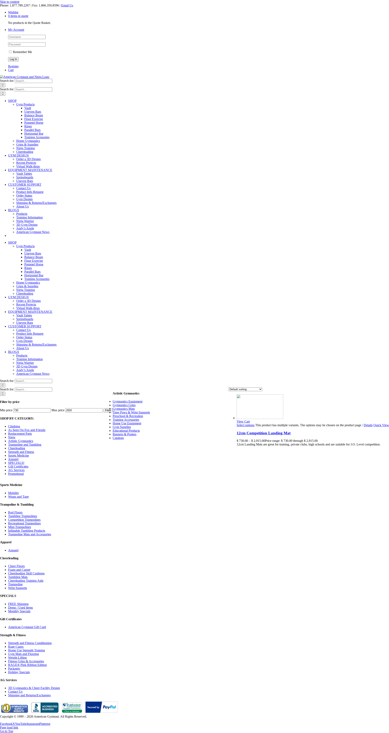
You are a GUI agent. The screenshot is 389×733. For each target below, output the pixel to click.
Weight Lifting (17, 657)
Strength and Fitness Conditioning (30, 643)
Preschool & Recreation (128, 416)
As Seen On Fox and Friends (26, 430)
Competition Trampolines (24, 519)
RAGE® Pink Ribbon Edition (27, 665)
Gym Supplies (122, 427)
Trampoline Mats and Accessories (29, 534)
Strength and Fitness (21, 452)
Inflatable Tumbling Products (26, 530)
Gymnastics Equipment (127, 401)
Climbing (14, 426)
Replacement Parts (20, 433)
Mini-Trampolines (19, 527)
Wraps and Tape (18, 496)
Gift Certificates (18, 466)
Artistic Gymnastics (20, 441)
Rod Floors (15, 512)
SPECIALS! (16, 463)
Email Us (67, 5)
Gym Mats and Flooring (23, 654)
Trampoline (15, 584)
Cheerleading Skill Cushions (26, 573)
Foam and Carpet (19, 569)
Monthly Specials (19, 611)
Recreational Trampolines (24, 523)
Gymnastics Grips (124, 405)
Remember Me (22, 52)
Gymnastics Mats (124, 408)
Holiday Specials (19, 672)
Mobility (13, 493)
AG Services (16, 470)
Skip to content (9, 1)
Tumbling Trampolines (22, 516)
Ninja (11, 437)
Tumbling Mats (18, 577)
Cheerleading (16, 448)
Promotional (16, 473)
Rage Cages (16, 646)
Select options (245, 425)
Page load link (9, 727)
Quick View (381, 425)
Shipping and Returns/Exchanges (29, 695)
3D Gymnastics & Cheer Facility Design (34, 688)
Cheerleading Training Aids (25, 580)
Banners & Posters (124, 434)
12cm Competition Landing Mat (264, 433)
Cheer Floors (16, 566)
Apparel (13, 459)
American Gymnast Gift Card (27, 627)
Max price (57, 410)
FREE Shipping (18, 604)
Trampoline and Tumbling (24, 444)
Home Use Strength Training (26, 650)
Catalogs (118, 438)
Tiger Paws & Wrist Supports (131, 412)
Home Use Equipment (127, 423)
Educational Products (126, 430)
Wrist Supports (17, 588)
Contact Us (15, 691)
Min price (6, 410)
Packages (14, 668)
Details (368, 425)
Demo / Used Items (20, 607)
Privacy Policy (9, 720)
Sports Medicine (18, 455)
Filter (108, 410)
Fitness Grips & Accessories (26, 661)
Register (13, 66)
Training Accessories (126, 419)
